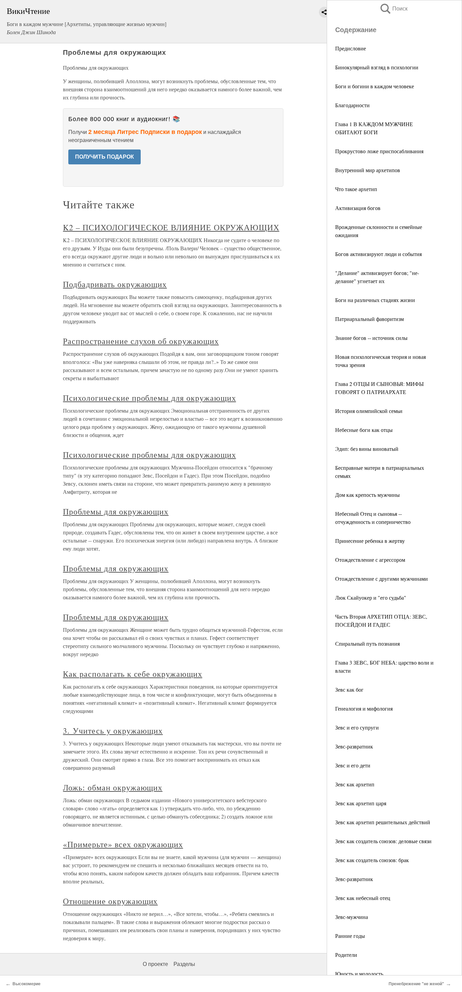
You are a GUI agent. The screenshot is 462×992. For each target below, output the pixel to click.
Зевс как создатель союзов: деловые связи (383, 841)
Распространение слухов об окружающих (141, 341)
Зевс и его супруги (357, 727)
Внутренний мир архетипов (367, 170)
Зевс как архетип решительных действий (382, 822)
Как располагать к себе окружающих (132, 673)
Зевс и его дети (352, 765)
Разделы (184, 964)
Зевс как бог (349, 689)
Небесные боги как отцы (364, 429)
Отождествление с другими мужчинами (381, 578)
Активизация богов (357, 207)
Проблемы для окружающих (115, 511)
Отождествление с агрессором (370, 559)
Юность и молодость (359, 973)
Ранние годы (350, 935)
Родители (346, 954)
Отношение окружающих (110, 901)
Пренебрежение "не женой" (416, 984)
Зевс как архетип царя (360, 803)
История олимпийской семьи (368, 410)
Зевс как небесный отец (362, 897)
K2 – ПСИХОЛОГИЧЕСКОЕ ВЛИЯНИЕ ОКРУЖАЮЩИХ (171, 227)
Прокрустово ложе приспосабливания (379, 151)
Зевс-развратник (354, 746)
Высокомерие (27, 984)
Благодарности (352, 105)
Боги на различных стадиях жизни (375, 299)
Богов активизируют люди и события (378, 253)
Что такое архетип (356, 188)
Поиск (393, 8)
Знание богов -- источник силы (371, 337)
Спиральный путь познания (367, 643)
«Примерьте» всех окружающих (123, 844)
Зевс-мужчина (351, 916)
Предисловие (350, 48)
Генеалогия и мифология (364, 708)
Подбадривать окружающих (115, 284)
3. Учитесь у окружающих (113, 730)
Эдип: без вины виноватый (366, 448)
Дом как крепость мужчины (367, 494)
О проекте (155, 964)
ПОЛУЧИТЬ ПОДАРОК (104, 157)
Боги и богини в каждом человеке (374, 86)
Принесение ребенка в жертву (370, 540)
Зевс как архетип (354, 784)
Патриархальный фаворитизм (369, 318)
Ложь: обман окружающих (112, 787)
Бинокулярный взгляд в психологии (376, 67)
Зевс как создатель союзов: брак (372, 859)
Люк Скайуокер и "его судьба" (370, 597)
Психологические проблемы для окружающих (149, 397)
